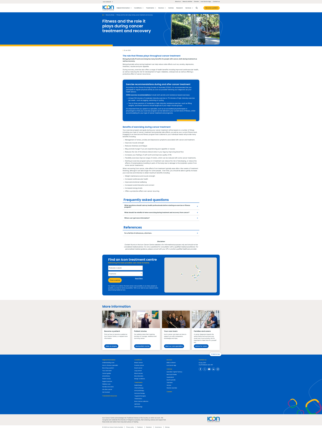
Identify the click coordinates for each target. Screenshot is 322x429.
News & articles (187, 1)
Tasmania (169, 382)
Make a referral (171, 362)
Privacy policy (130, 427)
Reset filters (139, 278)
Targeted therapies (140, 396)
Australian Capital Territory (174, 372)
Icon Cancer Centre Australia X (204, 369)
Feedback (140, 427)
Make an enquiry (111, 346)
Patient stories (106, 379)
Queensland (170, 377)
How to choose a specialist (110, 365)
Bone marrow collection (141, 401)
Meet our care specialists (174, 346)
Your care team (107, 370)
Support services (107, 381)
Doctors (169, 360)
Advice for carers (201, 346)
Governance (158, 427)
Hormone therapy (139, 393)
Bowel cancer (138, 368)
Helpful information (108, 360)
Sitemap (167, 427)
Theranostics (138, 398)
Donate (196, 1)
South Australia (171, 380)
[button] (197, 276)
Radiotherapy (138, 385)
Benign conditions (139, 379)
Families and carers (108, 387)
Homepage (108, 7)
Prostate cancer (139, 365)
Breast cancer (138, 362)
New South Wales (172, 374)
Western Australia (172, 388)
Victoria (169, 385)
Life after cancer (107, 389)
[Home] (103, 15)
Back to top (216, 354)
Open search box (196, 8)
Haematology (138, 407)
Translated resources (109, 396)
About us (178, 1)
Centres (169, 369)
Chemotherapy (138, 388)
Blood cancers (138, 373)
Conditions (138, 360)
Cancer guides (106, 373)
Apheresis (137, 404)
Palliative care (106, 384)
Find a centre (115, 280)
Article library (106, 376)
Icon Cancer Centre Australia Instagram (218, 369)
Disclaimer (149, 427)
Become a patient (211, 8)
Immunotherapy (139, 390)
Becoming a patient (108, 368)
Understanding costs (108, 362)
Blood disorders (138, 376)
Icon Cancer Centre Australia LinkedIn (213, 369)
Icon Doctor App (206, 1)
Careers (169, 392)
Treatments (138, 382)
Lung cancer (138, 370)
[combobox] (125, 268)
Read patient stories (143, 346)
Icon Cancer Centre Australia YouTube (209, 369)
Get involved (106, 392)
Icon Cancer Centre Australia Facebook (200, 369)
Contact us (216, 1)
